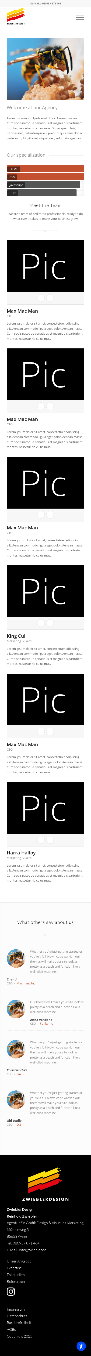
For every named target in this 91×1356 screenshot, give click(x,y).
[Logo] (38, 16)
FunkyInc (46, 1023)
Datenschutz (17, 1315)
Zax (19, 1074)
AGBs (12, 1329)
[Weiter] (74, 69)
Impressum (16, 1309)
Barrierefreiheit (19, 1322)
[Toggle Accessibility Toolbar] (81, 1346)
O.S (19, 1124)
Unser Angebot (19, 1261)
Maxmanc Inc (26, 983)
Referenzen (16, 1281)
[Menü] (77, 16)
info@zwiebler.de (32, 1250)
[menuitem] (77, 16)
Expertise (14, 1268)
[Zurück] (17, 69)
